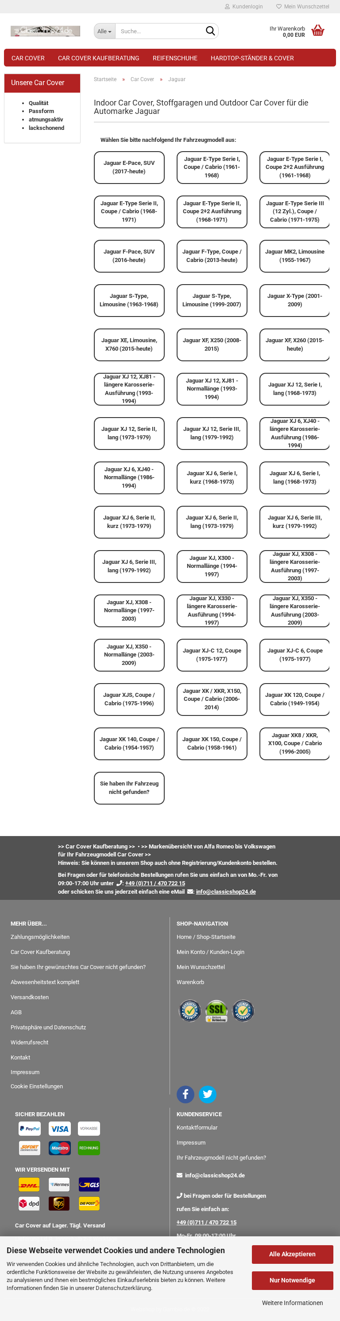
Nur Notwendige (292, 1280)
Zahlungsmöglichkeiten (40, 937)
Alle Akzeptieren (292, 1254)
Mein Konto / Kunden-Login (210, 952)
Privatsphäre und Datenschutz (48, 1027)
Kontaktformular (197, 1127)
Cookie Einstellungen (37, 1086)
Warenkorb (190, 982)
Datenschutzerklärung (123, 1288)
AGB (16, 1012)
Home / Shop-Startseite (206, 937)
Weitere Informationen (292, 1302)
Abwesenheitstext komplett (45, 982)
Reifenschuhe (175, 58)
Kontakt (20, 1057)
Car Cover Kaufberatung (98, 58)
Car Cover (28, 58)
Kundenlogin (246, 7)
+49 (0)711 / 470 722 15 (206, 1222)
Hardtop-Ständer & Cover (252, 58)
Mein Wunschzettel (305, 7)
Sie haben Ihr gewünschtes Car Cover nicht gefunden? (78, 967)
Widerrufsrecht (29, 1042)
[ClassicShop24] (46, 31)
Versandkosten (30, 997)
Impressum (25, 1072)
